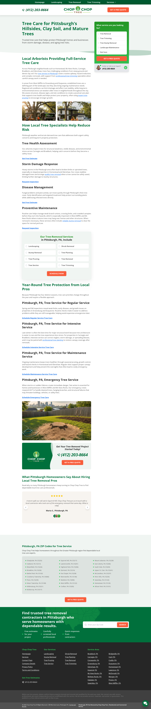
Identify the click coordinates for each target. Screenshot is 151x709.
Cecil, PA (112, 657)
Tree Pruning (49, 660)
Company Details (28, 663)
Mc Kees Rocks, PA (95, 673)
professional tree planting (53, 340)
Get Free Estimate (29, 158)
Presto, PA (113, 680)
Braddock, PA (93, 654)
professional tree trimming (66, 76)
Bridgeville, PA (114, 654)
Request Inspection (30, 182)
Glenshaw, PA (93, 667)
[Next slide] (87, 507)
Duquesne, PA (114, 663)
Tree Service (48, 663)
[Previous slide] (26, 507)
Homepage (39, 2)
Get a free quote (118, 10)
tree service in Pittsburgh (48, 73)
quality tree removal (53, 174)
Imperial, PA (92, 670)
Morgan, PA (113, 677)
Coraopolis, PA (93, 660)
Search (122, 624)
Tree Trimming (93, 2)
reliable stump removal (71, 221)
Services (110, 2)
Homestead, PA (115, 667)
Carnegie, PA (92, 657)
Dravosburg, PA (94, 663)
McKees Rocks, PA (94, 677)
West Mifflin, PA (115, 683)
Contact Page (27, 660)
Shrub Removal (71, 654)
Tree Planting (70, 657)
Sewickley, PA (93, 683)
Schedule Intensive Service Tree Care (38, 347)
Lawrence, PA (114, 670)
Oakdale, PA (92, 680)
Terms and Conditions (30, 670)
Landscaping (56, 2)
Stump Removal (50, 657)
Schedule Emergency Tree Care (35, 397)
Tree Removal (75, 2)
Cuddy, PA (112, 660)
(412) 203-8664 (74, 455)
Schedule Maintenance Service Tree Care (39, 374)
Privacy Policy (27, 667)
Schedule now (57, 273)
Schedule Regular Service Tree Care (37, 318)
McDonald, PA (114, 673)
